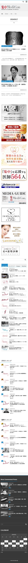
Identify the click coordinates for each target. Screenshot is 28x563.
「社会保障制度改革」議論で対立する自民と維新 (17, 336)
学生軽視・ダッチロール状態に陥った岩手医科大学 (17, 485)
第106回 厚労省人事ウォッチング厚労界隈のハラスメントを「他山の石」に (17, 294)
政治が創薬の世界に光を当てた (15, 305)
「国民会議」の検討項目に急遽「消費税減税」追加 (18, 396)
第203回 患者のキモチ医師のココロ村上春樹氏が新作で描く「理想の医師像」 (17, 288)
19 (13, 545)
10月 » (26, 552)
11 (10, 543)
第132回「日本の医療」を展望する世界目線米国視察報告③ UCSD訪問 (17, 324)
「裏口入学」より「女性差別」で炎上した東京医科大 (17, 507)
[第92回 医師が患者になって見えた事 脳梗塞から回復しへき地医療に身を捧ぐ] (14, 73)
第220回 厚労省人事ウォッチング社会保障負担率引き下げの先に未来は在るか (17, 300)
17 (6, 545)
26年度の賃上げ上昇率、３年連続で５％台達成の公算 (18, 367)
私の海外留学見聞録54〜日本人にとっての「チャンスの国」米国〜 (17, 270)
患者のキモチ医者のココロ (7, 46)
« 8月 (2, 552)
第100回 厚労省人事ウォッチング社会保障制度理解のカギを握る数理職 (17, 404)
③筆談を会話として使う (14, 281)
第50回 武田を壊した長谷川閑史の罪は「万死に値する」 (17, 514)
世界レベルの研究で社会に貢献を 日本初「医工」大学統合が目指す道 (18, 411)
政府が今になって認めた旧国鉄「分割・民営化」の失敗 (17, 500)
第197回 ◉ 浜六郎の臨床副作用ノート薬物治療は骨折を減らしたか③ (16, 348)
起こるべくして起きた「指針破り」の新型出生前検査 (17, 492)
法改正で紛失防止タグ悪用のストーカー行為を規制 (17, 342)
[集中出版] (10, 8)
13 (10, 487)
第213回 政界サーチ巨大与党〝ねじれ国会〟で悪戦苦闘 (16, 312)
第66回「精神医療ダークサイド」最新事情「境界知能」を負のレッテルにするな (17, 318)
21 (21, 545)
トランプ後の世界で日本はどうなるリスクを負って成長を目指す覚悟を (17, 389)
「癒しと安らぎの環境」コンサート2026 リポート (17, 276)
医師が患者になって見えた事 (7, 81)
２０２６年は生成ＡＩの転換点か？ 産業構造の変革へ (18, 381)
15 (25, 543)
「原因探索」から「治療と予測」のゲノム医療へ (17, 330)
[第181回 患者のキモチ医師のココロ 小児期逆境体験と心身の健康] (14, 38)
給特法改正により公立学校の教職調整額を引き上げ (18, 374)
